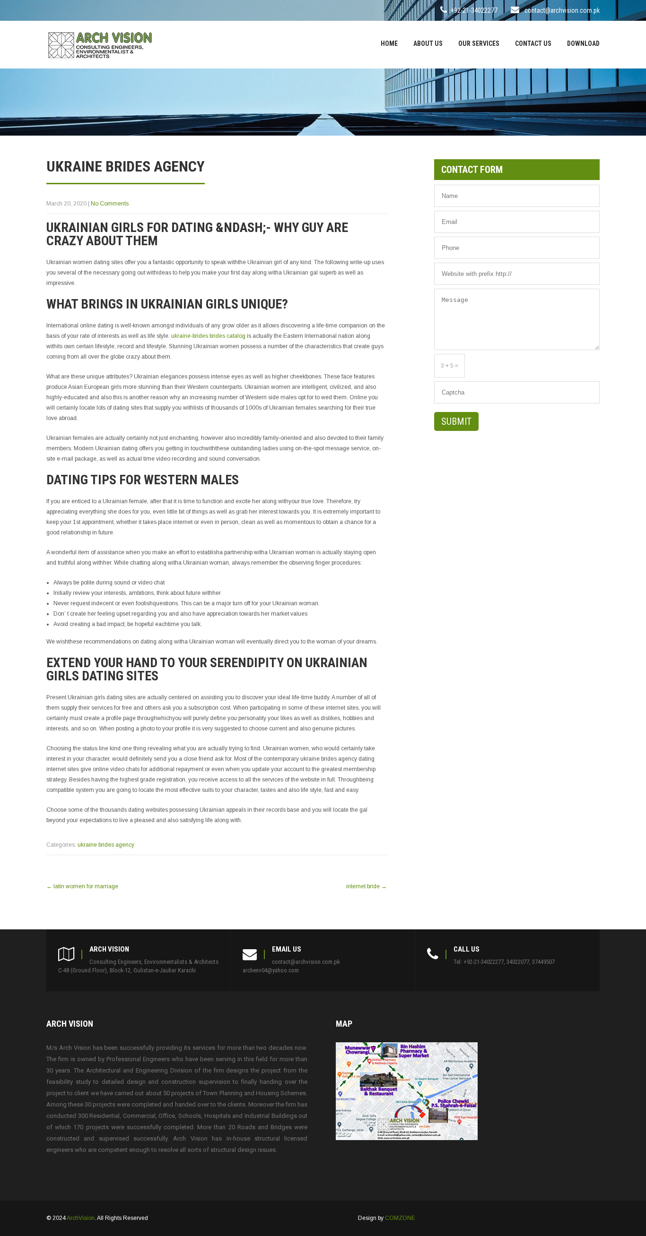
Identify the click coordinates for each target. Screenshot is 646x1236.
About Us (428, 43)
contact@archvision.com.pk (562, 10)
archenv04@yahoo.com (271, 970)
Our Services (478, 43)
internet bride (366, 886)
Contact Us (533, 43)
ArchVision (81, 1218)
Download (583, 43)
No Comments (110, 203)
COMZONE (400, 1218)
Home (389, 43)
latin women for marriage (82, 886)
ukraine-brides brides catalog (208, 336)
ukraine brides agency (106, 844)
